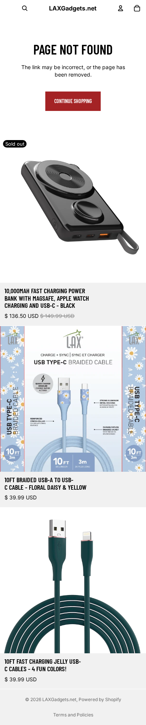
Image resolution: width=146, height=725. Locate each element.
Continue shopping (73, 101)
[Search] (24, 8)
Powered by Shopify (100, 699)
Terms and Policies (73, 715)
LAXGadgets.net (59, 699)
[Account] (120, 8)
